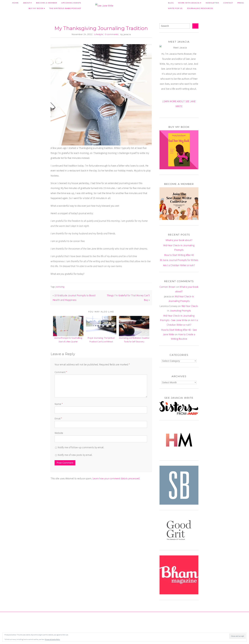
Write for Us (175, 8)
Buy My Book (36, 8)
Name (59, 404)
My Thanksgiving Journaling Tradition (101, 28)
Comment (61, 372)
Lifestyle (98, 34)
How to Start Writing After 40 (179, 255)
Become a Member (46, 3)
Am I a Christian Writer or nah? (179, 265)
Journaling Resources (200, 8)
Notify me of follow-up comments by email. (81, 447)
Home (15, 3)
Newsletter (212, 3)
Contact (228, 3)
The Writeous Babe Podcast (65, 8)
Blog (171, 3)
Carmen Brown (168, 286)
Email (58, 418)
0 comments (111, 34)
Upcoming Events (71, 3)
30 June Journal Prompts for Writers (179, 260)
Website (59, 432)
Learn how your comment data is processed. (116, 478)
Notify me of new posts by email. (75, 454)
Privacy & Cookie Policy (52, 639)
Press (240, 3)
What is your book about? (179, 240)
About (26, 3)
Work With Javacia (188, 3)
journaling (60, 286)
